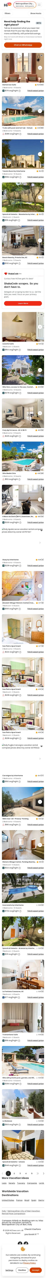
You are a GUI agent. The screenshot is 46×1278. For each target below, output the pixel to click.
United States (8, 1200)
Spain (33, 1200)
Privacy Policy (29, 1263)
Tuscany (21, 1183)
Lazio (4, 1183)
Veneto (12, 1183)
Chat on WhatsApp (23, 45)
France (19, 1200)
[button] (24, 5)
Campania (32, 1183)
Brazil (27, 1200)
